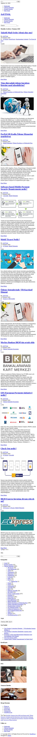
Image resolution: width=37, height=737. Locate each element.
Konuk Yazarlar (8, 9)
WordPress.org (8, 712)
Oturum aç (7, 708)
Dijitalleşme (11, 575)
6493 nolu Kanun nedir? (24, 715)
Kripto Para (11, 598)
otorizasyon (3, 718)
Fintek (9, 583)
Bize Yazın (7, 10)
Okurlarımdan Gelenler (22, 39)
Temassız (10, 613)
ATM (9, 570)
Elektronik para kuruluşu (17, 718)
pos (10, 718)
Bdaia (9, 735)
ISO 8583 (10, 592)
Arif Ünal (5, 36)
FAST (9, 580)
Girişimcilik (11, 586)
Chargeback (11, 572)
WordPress (32, 734)
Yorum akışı (7, 711)
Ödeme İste (14, 581)
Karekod (10, 595)
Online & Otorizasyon (14, 609)
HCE (9, 589)
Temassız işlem (14, 715)
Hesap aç (6, 706)
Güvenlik (5, 195)
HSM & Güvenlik (12, 590)
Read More (4, 79)
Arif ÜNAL (6, 14)
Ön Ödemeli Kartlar (13, 607)
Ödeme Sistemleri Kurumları (11, 349)
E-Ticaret (5, 39)
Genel (5, 563)
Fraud (9, 584)
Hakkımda (7, 6)
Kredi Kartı (12, 39)
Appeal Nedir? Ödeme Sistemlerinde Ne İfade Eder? (18, 639)
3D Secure (6, 508)
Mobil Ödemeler (7, 143)
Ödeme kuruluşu (13, 720)
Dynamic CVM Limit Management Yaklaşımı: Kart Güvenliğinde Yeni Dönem (18, 635)
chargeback (26, 718)
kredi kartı (25, 717)
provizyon (6, 720)
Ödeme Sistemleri (9, 7)
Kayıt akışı (7, 709)
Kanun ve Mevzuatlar (9, 298)
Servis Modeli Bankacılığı (15, 610)
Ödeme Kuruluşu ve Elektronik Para (13, 92)
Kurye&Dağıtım (12, 599)
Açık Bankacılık (12, 569)
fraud (21, 717)
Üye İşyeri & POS (13, 615)
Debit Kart (10, 573)
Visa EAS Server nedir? (10, 637)
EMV (9, 578)
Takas (9, 612)
